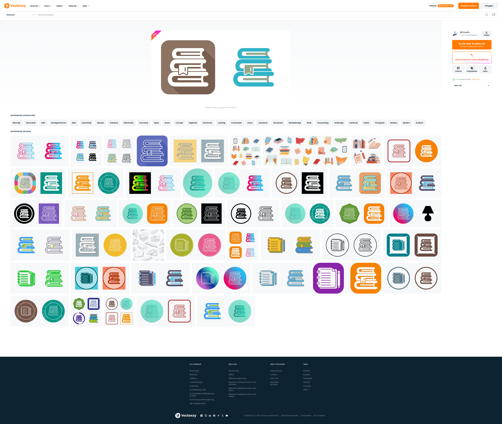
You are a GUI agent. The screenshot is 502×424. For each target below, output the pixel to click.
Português (307, 378)
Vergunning (233, 370)
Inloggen (489, 5)
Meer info (458, 85)
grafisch (419, 122)
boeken (393, 122)
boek (309, 122)
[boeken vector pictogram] (39, 151)
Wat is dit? (476, 79)
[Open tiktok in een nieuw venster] (218, 415)
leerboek (353, 122)
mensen (100, 122)
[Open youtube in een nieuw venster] (227, 415)
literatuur (263, 122)
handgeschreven (58, 122)
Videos (59, 6)
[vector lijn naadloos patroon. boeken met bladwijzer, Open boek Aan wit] (148, 245)
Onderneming (196, 382)
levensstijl (86, 122)
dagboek (193, 122)
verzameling (322, 122)
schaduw (114, 122)
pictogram (380, 122)
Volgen (486, 35)
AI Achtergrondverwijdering (202, 399)
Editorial (72, 6)
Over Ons (274, 378)
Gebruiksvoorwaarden (289, 415)
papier (366, 122)
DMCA (231, 374)
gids (43, 122)
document (278, 122)
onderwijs (338, 122)
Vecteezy (193, 374)
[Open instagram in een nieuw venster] (206, 415)
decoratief (30, 122)
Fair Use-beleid (319, 415)
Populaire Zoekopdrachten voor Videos (242, 395)
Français (307, 386)
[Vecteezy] (15, 5)
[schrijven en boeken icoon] (195, 245)
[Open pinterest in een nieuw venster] (214, 415)
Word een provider (274, 383)
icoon (250, 122)
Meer (85, 6)
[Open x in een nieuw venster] (223, 415)
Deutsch (307, 382)
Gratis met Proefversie (472, 44)
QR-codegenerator (198, 403)
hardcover (207, 122)
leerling (221, 122)
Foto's (47, 6)
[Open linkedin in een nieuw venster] (210, 415)
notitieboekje (295, 122)
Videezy (193, 378)
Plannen (433, 5)
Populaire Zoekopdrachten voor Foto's (242, 389)
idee (74, 122)
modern (406, 122)
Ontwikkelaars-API (198, 389)
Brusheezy (194, 370)
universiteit (236, 122)
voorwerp (143, 122)
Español (306, 374)
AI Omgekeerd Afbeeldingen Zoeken (202, 394)
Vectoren (34, 6)
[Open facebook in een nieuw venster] (202, 415)
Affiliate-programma (237, 378)
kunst (167, 122)
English (306, 370)
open (156, 122)
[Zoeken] (486, 14)
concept (179, 122)
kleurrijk (16, 122)
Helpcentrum (276, 370)
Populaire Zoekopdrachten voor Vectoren (242, 383)
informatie (128, 122)
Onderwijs (194, 386)
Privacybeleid (306, 415)
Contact (273, 374)
